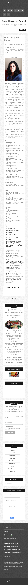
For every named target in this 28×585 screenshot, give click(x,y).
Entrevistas (8, 225)
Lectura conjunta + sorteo (11, 543)
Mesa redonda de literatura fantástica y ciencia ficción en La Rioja (15, 263)
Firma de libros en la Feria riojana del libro (13, 278)
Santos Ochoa (10, 252)
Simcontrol (20, 88)
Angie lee (9, 232)
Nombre (7, 417)
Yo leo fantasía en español (13, 226)
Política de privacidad (14, 439)
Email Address (9, 422)
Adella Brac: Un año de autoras (12, 235)
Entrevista (9, 244)
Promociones (8, 6)
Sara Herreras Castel (14, 21)
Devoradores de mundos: (13, 241)
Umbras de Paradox (11, 255)
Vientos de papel (11, 228)
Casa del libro (10, 267)
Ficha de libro (12, 460)
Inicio (14, 298)
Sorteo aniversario (9, 548)
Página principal (9, 2)
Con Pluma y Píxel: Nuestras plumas (14, 238)
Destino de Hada (12, 455)
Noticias (12, 466)
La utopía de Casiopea (9, 573)
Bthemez (14, 582)
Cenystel (12, 453)
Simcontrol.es (7, 574)
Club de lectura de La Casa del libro (14, 272)
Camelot (12, 450)
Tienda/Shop (19, 2)
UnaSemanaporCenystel (13, 242)
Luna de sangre (12, 463)
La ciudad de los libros (12, 230)
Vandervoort (12, 471)
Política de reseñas (18, 6)
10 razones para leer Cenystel (14, 244)
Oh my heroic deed (12, 468)
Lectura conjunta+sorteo (11, 546)
